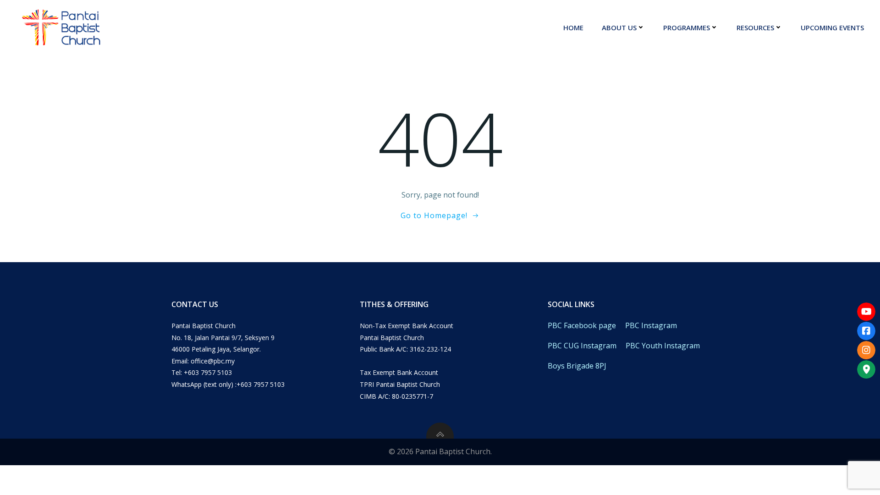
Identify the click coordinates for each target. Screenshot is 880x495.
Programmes (686, 27)
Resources (755, 27)
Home (573, 27)
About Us (619, 27)
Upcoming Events (832, 27)
